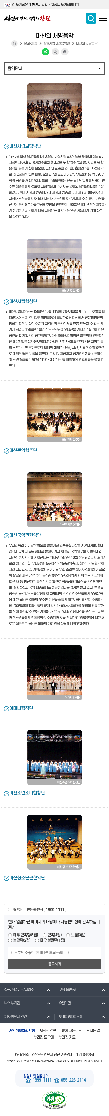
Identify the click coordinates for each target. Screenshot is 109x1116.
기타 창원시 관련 (15, 1017)
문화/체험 (30, 43)
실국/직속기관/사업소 (19, 990)
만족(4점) (55, 935)
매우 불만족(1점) (52, 940)
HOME (14, 43)
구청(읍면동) (67, 990)
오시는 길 (93, 1031)
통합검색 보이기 (91, 18)
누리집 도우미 (44, 1037)
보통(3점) (78, 935)
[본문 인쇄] (65, 51)
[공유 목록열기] (45, 51)
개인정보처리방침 (22, 1031)
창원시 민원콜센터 (35, 1076)
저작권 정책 (47, 1031)
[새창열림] (54, 1100)
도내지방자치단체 (71, 1017)
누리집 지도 (66, 1037)
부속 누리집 (12, 1003)
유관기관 (65, 1003)
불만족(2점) (21, 940)
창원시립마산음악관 (56, 43)
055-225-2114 (73, 1080)
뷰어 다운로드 (71, 1031)
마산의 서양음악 (87, 43)
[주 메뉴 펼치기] (103, 18)
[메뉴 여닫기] (54, 68)
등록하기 (54, 964)
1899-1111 (42, 1080)
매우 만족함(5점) (25, 935)
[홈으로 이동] (28, 18)
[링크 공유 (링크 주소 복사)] (55, 51)
